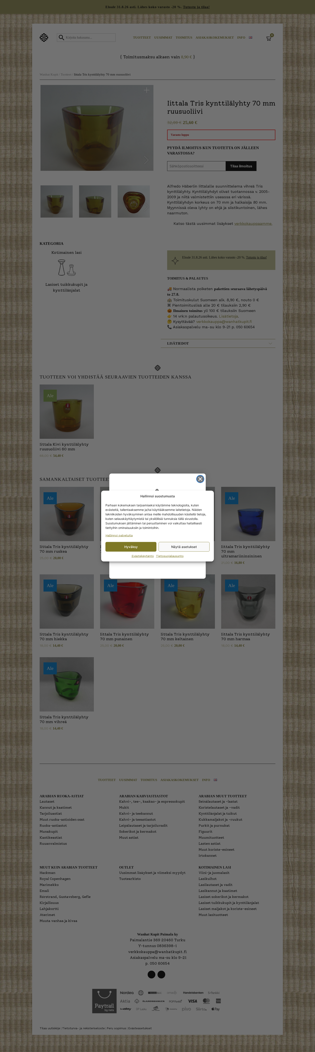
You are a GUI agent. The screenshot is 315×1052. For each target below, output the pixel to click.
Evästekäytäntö (143, 556)
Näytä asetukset (184, 547)
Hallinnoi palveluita (119, 535)
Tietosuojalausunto (170, 556)
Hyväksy (131, 547)
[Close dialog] (200, 479)
